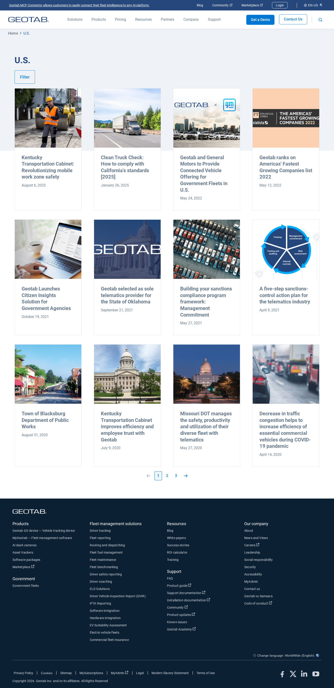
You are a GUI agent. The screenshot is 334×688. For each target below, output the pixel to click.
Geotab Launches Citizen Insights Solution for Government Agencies (46, 298)
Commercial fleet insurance (109, 640)
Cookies (46, 673)
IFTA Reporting (100, 603)
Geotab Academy (196, 629)
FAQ (170, 578)
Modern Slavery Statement (170, 673)
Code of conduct (273, 603)
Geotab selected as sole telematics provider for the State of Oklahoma (127, 295)
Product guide (194, 585)
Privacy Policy (23, 673)
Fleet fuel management (106, 552)
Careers (266, 545)
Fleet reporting (100, 538)
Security (250, 567)
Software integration (105, 610)
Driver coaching (101, 581)
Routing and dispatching (107, 545)
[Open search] (320, 20)
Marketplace (252, 5)
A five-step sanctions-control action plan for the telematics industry (284, 295)
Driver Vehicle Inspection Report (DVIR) (118, 596)
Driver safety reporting (106, 574)
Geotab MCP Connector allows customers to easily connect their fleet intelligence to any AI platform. (79, 5)
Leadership (252, 552)
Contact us (252, 589)
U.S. (26, 33)
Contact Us (293, 19)
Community (222, 5)
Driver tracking (100, 530)
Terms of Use (206, 673)
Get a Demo (260, 20)
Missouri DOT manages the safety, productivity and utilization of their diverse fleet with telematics (206, 426)
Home (13, 33)
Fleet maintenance (103, 560)
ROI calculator (177, 552)
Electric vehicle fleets (104, 632)
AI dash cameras (24, 545)
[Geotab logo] (28, 19)
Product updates (196, 615)
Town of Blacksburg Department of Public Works (45, 420)
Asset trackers (22, 552)
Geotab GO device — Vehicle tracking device (43, 530)
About (248, 530)
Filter (25, 77)
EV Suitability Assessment (108, 625)
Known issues (177, 622)
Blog (200, 5)
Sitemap (66, 673)
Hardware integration (105, 618)
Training (173, 560)
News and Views (256, 538)
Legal (140, 673)
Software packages (26, 560)
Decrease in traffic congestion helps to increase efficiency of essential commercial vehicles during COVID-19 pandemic (285, 430)
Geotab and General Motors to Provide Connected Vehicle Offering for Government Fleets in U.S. (203, 174)
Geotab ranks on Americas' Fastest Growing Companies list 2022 (285, 167)
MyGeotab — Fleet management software (42, 538)
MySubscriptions (91, 673)
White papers (176, 538)
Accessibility (253, 574)
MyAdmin (251, 581)
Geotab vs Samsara (258, 596)
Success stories (178, 545)
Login (280, 5)
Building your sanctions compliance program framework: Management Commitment (206, 302)
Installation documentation (203, 600)
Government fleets (25, 585)
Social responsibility (258, 560)
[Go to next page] (185, 475)
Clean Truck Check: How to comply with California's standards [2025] (125, 167)
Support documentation (201, 593)
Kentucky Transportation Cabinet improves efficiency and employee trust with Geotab (127, 426)
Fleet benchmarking (104, 567)
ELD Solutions (100, 589)
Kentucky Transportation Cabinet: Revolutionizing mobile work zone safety (48, 167)
